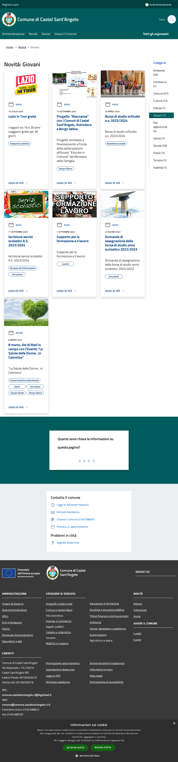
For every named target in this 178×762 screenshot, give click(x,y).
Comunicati (140, 610)
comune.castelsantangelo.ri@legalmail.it (26, 695)
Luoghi (137, 633)
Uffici (5, 616)
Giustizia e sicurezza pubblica (107, 610)
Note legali (96, 676)
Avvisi (19, 104)
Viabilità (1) (160, 167)
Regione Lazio (10, 4)
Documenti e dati (12, 641)
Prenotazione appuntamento (63, 663)
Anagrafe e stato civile (59, 604)
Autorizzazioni (98, 635)
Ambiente (95, 622)
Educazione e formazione (104, 603)
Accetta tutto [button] (75, 747)
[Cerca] (172, 19)
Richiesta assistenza (58, 682)
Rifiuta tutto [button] (103, 747)
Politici (6, 629)
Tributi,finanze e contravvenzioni (109, 616)
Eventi (137, 640)
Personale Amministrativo (17, 635)
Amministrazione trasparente (107, 663)
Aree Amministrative (14, 610)
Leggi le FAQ (53, 676)
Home (9, 47)
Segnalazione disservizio (60, 669)
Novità (22, 47)
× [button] (174, 723)
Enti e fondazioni (12, 622)
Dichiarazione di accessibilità (106, 682)
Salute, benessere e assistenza (108, 628)
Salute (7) (159, 138)
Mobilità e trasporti (57, 643)
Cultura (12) (160, 101)
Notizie (19, 333)
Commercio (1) (160, 84)
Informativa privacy (101, 669)
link (122, 740)
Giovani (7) (159, 115)
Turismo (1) (159, 160)
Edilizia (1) (159, 108)
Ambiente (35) (159, 72)
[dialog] (89, 741)
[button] (89, 756)
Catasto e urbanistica (58, 632)
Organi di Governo (12, 604)
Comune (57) (160, 93)
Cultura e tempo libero (59, 610)
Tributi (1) (159, 153)
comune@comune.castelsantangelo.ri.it (26, 705)
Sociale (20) (160, 146)
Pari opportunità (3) (160, 127)
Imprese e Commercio (58, 621)
